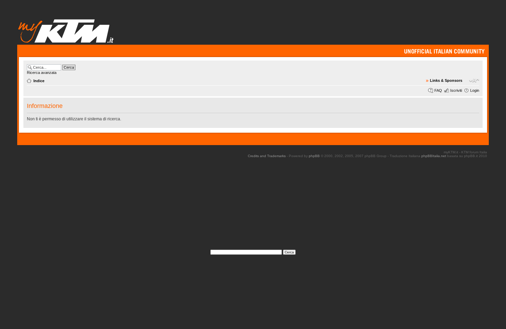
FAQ (438, 90)
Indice (38, 81)
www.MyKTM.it (66, 31)
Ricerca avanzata (41, 72)
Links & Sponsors (446, 80)
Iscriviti (456, 90)
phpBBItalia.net (433, 156)
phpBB (314, 156)
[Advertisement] (253, 206)
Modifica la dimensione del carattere (474, 80)
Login (474, 90)
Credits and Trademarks (267, 156)
